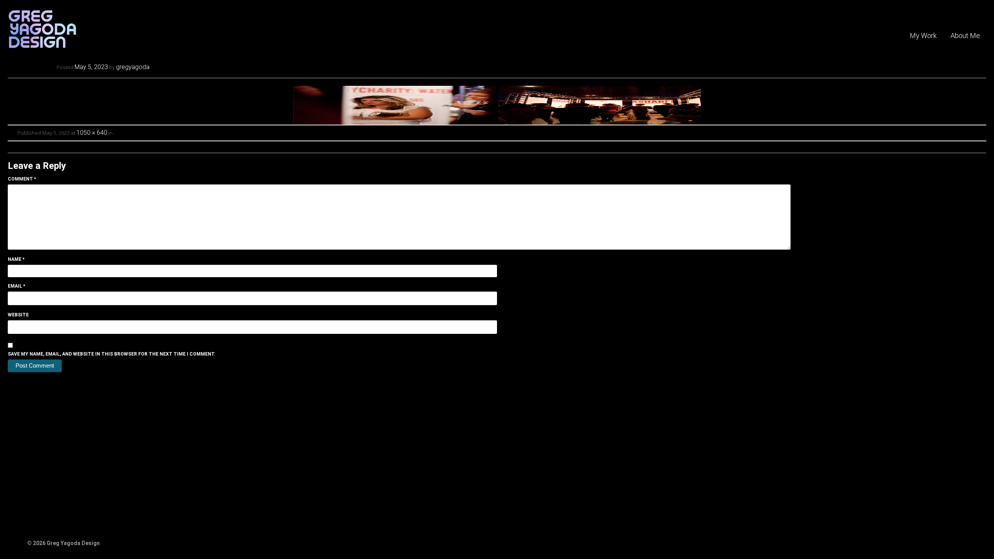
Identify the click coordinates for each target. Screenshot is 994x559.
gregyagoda (132, 67)
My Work (923, 35)
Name (16, 259)
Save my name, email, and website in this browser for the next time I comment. (111, 354)
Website (18, 315)
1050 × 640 (91, 132)
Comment (22, 179)
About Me (965, 35)
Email (16, 286)
